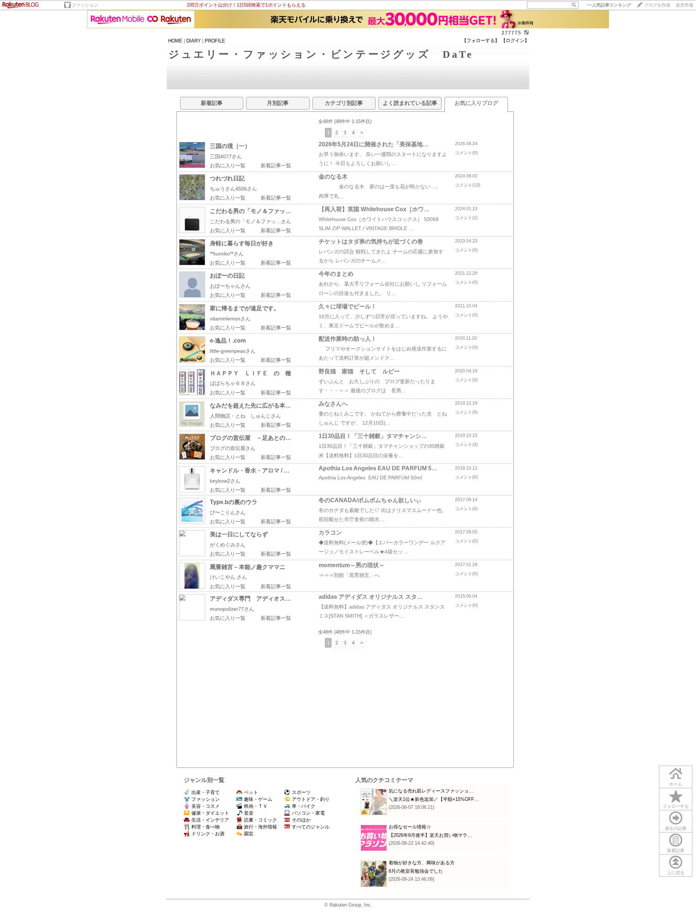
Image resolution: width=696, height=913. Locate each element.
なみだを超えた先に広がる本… (250, 405)
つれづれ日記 (227, 178)
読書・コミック (260, 820)
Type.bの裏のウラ (233, 502)
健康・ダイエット (210, 813)
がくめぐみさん (227, 545)
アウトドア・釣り (311, 799)
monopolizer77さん (232, 609)
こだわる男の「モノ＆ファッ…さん (250, 221)
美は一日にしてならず (239, 534)
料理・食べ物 (205, 827)
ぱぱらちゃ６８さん (233, 383)
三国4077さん (226, 156)
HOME (175, 41)
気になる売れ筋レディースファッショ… (431, 791)
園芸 (248, 833)
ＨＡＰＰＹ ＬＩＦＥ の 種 (250, 373)
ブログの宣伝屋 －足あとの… (250, 438)
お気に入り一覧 (227, 165)
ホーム (675, 784)
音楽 (248, 813)
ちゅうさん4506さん (233, 189)
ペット (251, 792)
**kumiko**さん (227, 254)
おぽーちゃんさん (230, 286)
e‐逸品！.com (228, 340)
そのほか (301, 820)
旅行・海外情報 (260, 827)
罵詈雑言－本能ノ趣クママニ (247, 567)
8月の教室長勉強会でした (416, 871)
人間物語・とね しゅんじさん (245, 416)
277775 (511, 33)
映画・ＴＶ (256, 806)
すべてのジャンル (311, 827)
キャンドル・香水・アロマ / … (250, 470)
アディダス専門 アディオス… (250, 598)
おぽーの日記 (227, 276)
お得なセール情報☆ (410, 827)
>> (609, 5)
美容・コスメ (205, 806)
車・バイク (303, 806)
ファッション (85, 5)
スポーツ (301, 792)
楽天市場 (684, 5)
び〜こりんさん (227, 512)
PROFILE (215, 41)
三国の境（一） (230, 146)
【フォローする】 (481, 40)
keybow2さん (225, 481)
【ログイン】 (515, 40)
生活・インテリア (210, 820)
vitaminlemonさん (230, 319)
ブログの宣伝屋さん (233, 448)
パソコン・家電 (308, 813)
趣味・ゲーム (258, 799)
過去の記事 (676, 828)
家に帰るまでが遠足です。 (244, 308)
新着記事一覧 (276, 165)
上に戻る (675, 872)
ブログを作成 (657, 5)
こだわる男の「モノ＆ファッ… (250, 211)
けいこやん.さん (228, 577)
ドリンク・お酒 (207, 833)
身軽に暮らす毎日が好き (242, 243)
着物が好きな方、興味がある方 (422, 862)
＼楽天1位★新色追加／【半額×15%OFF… (434, 799)
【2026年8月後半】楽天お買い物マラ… (430, 835)
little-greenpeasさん (233, 351)
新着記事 (675, 850)
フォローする (676, 806)
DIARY (193, 41)
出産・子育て (205, 792)
